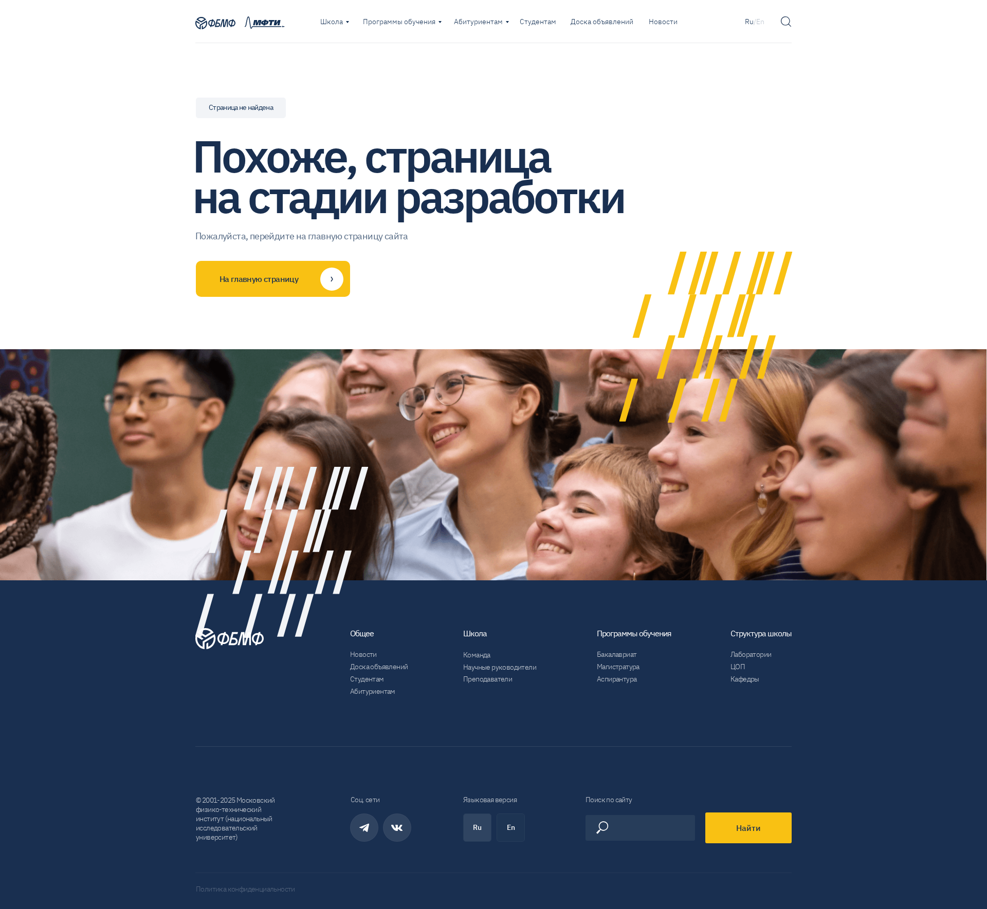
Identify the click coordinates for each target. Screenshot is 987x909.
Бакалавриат (616, 654)
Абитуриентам (478, 21)
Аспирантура (616, 679)
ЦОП (737, 666)
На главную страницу (259, 279)
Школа (331, 21)
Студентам (538, 21)
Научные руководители (499, 667)
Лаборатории (750, 654)
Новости (663, 21)
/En (759, 21)
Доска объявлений (602, 21)
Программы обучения (399, 21)
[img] (215, 23)
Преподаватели (487, 679)
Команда (476, 654)
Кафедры (744, 679)
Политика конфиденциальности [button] (245, 889)
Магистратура (618, 666)
